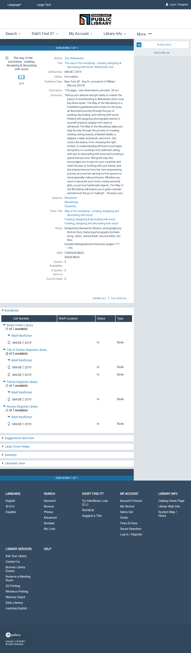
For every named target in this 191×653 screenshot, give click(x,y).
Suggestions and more (19, 438)
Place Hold (164, 44)
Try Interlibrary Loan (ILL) (95, 502)
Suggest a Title (92, 516)
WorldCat (88, 510)
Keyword (49, 501)
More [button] (142, 34)
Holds (124, 517)
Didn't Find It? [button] (43, 33)
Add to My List (162, 52)
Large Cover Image (17, 446)
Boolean (49, 523)
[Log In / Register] (167, 4)
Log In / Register (178, 4)
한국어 (10, 506)
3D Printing (13, 586)
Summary (11, 455)
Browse (49, 506)
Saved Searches (130, 529)
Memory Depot (15, 597)
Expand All (100, 298)
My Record (127, 506)
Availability (12, 310)
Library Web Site (169, 506)
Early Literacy (14, 602)
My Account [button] (79, 33)
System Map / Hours (167, 514)
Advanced (50, 517)
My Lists (49, 529)
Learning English (16, 608)
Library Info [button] (113, 33)
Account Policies (131, 501)
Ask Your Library (16, 556)
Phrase (48, 512)
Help (47, 549)
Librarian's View (15, 463)
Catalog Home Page (171, 501)
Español (11, 512)
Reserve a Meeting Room (18, 578)
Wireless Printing (17, 591)
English (10, 501)
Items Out (126, 512)
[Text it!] (8, 343)
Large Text (44, 5)
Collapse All (119, 298)
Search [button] (12, 33)
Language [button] (13, 493)
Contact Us (13, 561)
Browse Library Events (15, 569)
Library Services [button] (19, 549)
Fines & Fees (128, 523)
